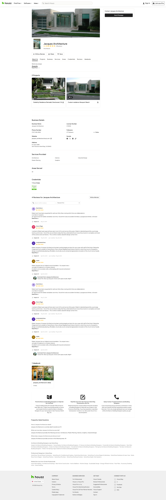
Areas (64, 59)
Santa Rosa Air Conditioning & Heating (63, 455)
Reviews (79, 59)
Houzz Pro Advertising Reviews (81, 487)
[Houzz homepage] (6, 3)
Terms (53, 487)
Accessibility (96, 487)
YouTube (119, 487)
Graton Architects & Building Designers (59, 447)
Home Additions (74, 463)
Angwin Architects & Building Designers (42, 445)
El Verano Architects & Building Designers (90, 445)
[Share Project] (63, 102)
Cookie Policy (55, 489)
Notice (59, 484)
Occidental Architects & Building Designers (82, 447)
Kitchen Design (84, 463)
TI (33, 209)
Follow (97, 132)
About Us (35, 59)
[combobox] (67, 3)
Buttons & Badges (77, 495)
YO (34, 261)
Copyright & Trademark (58, 495)
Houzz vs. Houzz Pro (78, 482)
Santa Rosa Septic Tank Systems (93, 457)
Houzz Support (97, 489)
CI (33, 243)
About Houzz (55, 479)
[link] (35, 218)
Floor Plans (117, 463)
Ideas (36, 3)
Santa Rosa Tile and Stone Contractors (41, 455)
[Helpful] (32, 222)
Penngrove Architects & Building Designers (107, 447)
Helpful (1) (36, 221)
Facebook (119, 484)
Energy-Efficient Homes (107, 463)
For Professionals (77, 479)
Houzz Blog (120, 479)
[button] (66, 186)
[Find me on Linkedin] (72, 138)
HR (33, 227)
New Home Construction (62, 463)
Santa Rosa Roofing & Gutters (75, 457)
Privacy (54, 484)
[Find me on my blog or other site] (75, 138)
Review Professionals (99, 482)
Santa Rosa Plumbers (60, 457)
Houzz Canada (97, 479)
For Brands (76, 492)
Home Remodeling (36, 463)
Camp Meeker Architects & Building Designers (66, 445)
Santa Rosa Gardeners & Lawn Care (120, 455)
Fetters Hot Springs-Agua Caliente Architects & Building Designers (60, 448)
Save (61, 54)
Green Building (39, 465)
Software (27, 3)
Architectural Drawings (48, 463)
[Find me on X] (70, 138)
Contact (95, 492)
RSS (118, 490)
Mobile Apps (55, 492)
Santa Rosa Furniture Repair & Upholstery (99, 455)
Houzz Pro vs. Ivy (77, 484)
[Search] (43, 3)
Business (50, 59)
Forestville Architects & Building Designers (114, 445)
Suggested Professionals (100, 484)
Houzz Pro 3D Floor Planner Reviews (82, 489)
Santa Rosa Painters (48, 457)
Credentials (71, 59)
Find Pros (17, 3)
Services (57, 59)
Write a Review (94, 197)
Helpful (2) (36, 238)
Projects (42, 59)
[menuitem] (18, 3)
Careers (54, 482)
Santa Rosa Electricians (80, 455)
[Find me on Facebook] (67, 138)
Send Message (118, 15)
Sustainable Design (94, 463)
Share (52, 54)
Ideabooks (87, 59)
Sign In (95, 495)
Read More (35, 67)
